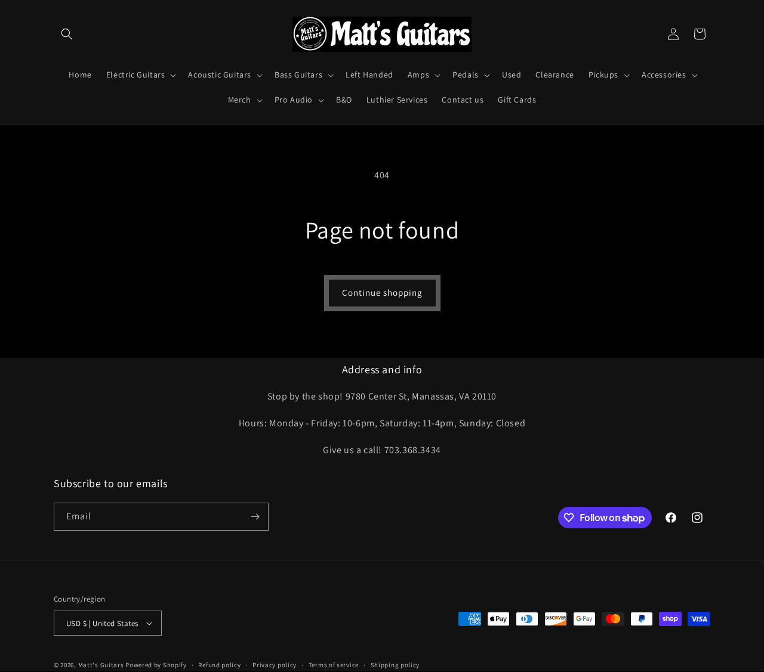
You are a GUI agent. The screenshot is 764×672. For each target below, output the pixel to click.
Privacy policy (274, 665)
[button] (67, 34)
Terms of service (334, 665)
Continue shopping (382, 292)
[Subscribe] (255, 517)
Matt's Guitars (101, 665)
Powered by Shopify (156, 665)
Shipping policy (395, 665)
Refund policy (219, 665)
